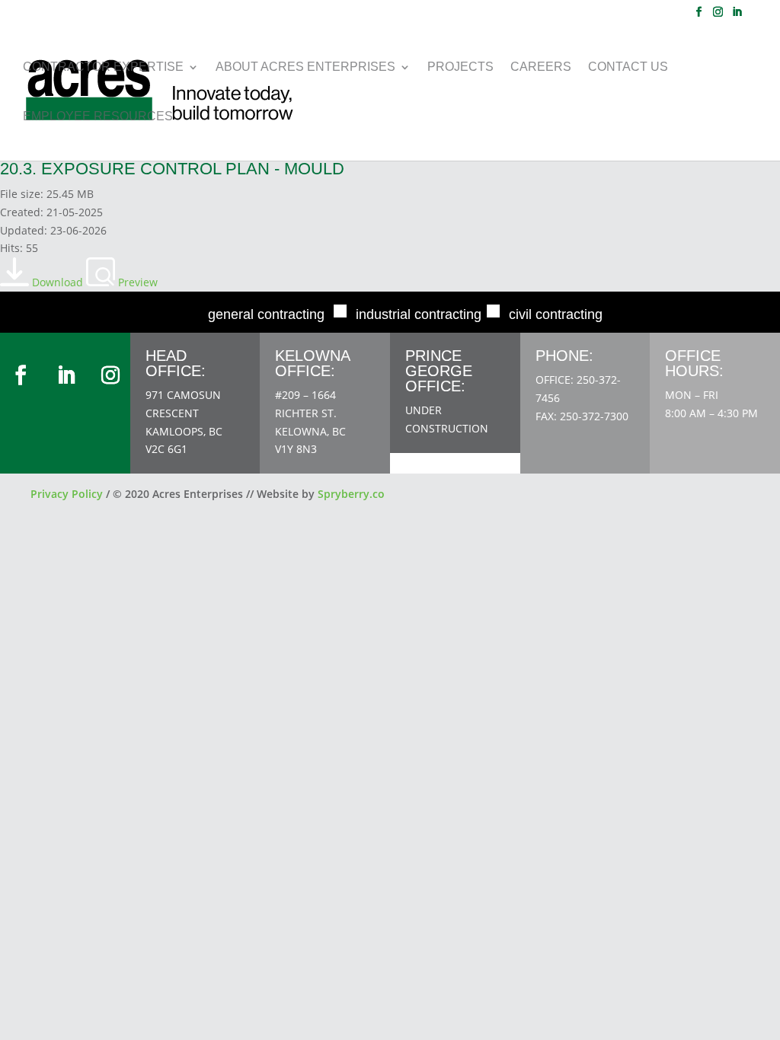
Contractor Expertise (103, 67)
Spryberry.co (351, 494)
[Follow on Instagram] (110, 375)
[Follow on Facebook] (20, 375)
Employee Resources (98, 117)
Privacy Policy (66, 494)
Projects (460, 67)
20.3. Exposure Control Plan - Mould (172, 168)
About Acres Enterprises (305, 67)
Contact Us (628, 67)
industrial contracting (418, 314)
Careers (540, 67)
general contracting (266, 314)
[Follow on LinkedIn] (66, 375)
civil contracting (556, 314)
